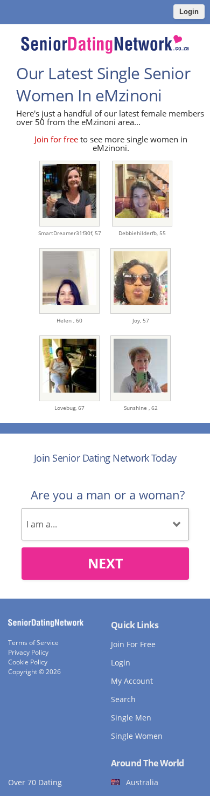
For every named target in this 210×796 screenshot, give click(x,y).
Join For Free (133, 644)
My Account (132, 681)
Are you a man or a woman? (108, 494)
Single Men (131, 717)
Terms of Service (33, 642)
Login (189, 12)
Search (123, 699)
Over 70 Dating (35, 782)
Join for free (56, 139)
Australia (142, 782)
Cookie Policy (27, 662)
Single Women (137, 736)
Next (105, 563)
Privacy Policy (28, 652)
